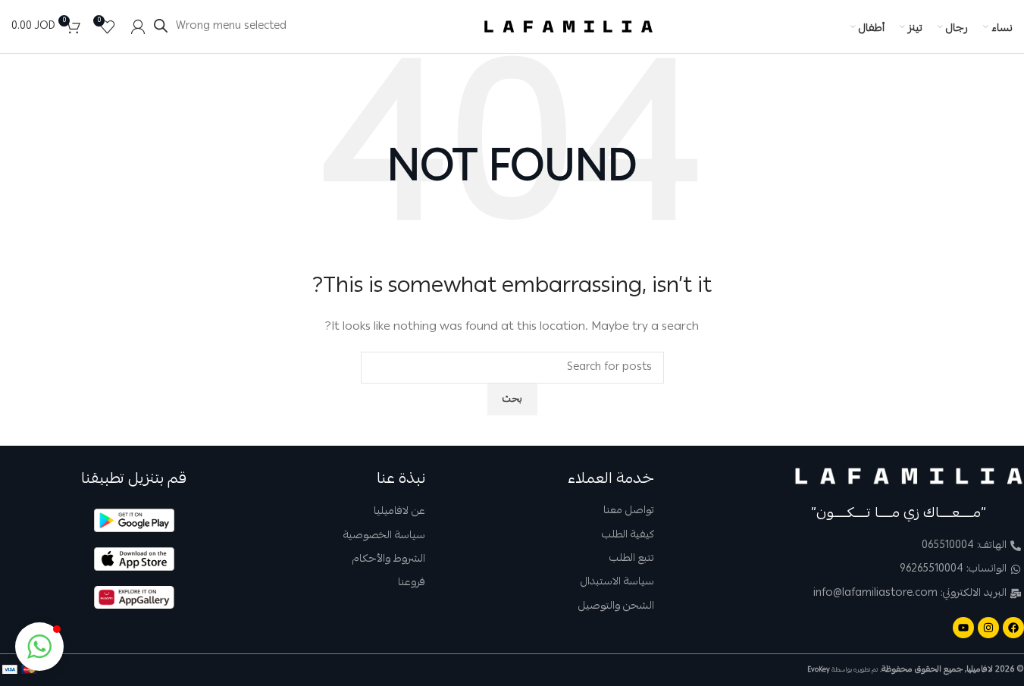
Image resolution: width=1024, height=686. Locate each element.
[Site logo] (568, 27)
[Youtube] (963, 627)
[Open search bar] (160, 26)
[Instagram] (988, 627)
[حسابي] (138, 26)
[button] (39, 646)
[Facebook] (1013, 627)
